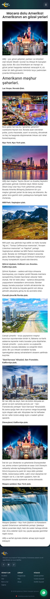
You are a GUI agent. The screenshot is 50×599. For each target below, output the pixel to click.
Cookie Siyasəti (39, 579)
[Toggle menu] (45, 4)
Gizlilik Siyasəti (39, 582)
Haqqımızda (21, 576)
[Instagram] (9, 564)
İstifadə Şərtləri (39, 576)
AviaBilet (4, 576)
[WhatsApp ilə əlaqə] (43, 592)
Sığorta (3, 585)
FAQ (19, 579)
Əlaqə (19, 582)
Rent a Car (4, 582)
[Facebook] (3, 564)
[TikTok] (14, 564)
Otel (2, 579)
